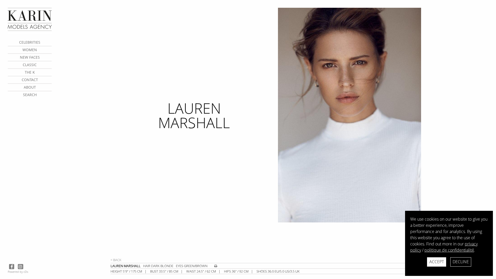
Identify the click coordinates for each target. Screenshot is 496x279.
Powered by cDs (18, 272)
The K (30, 72)
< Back (116, 260)
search (30, 94)
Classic (30, 64)
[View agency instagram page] (20, 266)
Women (29, 49)
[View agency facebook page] (12, 266)
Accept (436, 262)
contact (30, 79)
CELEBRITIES (29, 42)
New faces (30, 57)
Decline (461, 262)
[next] (361, 132)
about (30, 87)
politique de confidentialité (449, 250)
